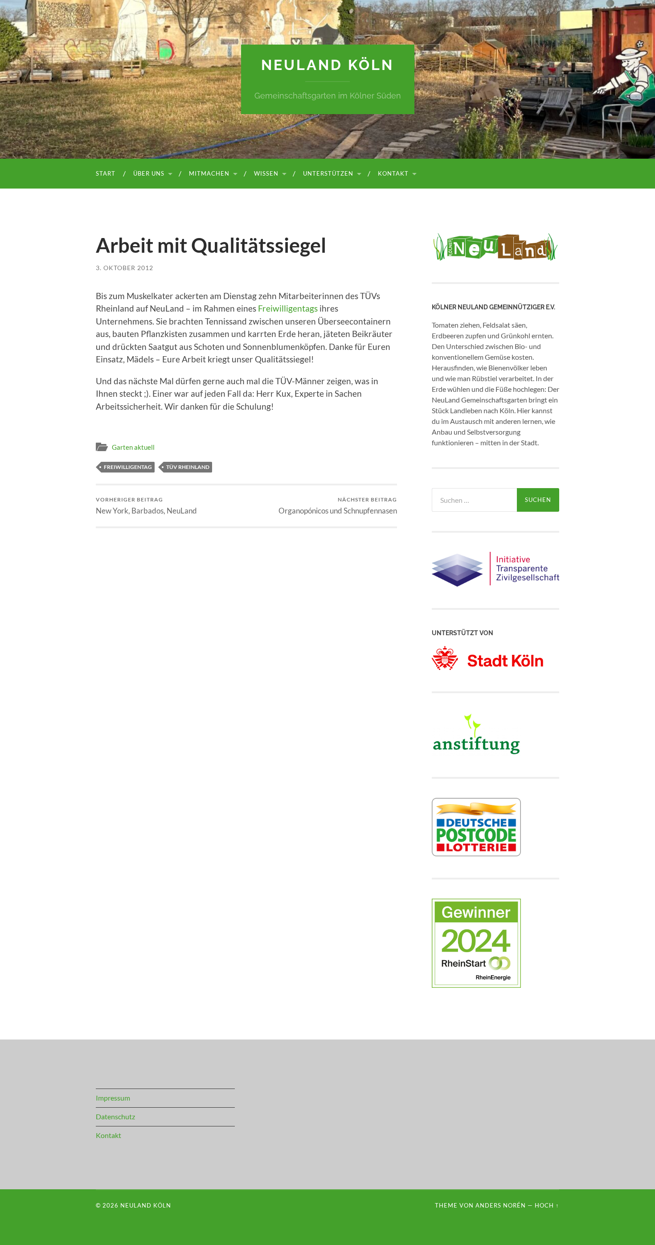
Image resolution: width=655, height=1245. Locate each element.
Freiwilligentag (128, 467)
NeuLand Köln (327, 65)
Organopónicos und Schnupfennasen (337, 505)
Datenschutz (115, 1116)
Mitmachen (209, 173)
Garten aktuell (133, 447)
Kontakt (393, 173)
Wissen (266, 173)
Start (105, 173)
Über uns (148, 173)
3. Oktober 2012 (124, 267)
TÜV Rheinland (187, 467)
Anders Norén (500, 1205)
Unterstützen (328, 173)
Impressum (113, 1097)
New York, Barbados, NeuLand (146, 505)
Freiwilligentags (288, 308)
